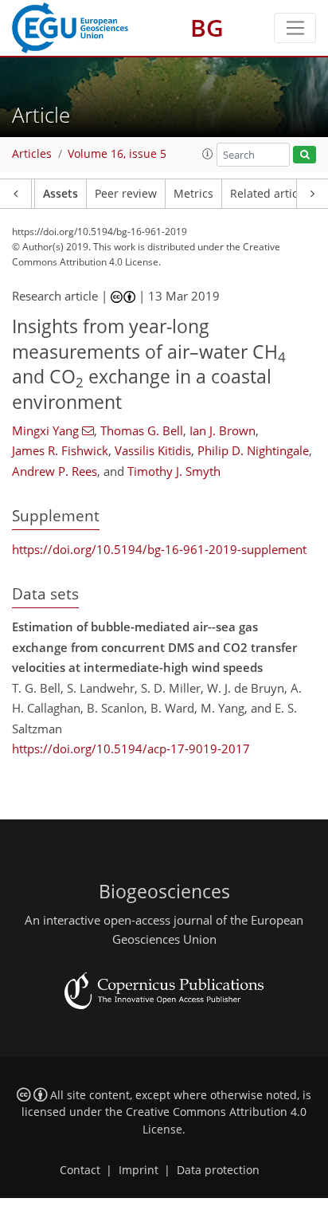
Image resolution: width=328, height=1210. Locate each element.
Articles (32, 154)
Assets (60, 194)
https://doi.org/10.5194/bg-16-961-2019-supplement (159, 549)
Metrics (193, 194)
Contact (80, 1170)
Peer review (126, 194)
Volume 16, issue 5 (117, 154)
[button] (207, 154)
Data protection (218, 1170)
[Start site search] (304, 155)
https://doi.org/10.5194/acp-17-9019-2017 (131, 748)
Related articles (271, 194)
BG (207, 27)
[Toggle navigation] (295, 28)
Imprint (138, 1170)
